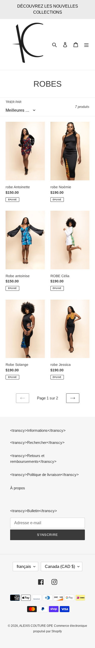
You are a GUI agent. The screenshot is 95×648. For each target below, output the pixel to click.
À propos (17, 488)
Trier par (14, 102)
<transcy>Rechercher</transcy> (37, 442)
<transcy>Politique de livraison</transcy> (44, 474)
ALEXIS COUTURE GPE (36, 626)
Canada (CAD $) (60, 566)
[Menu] (86, 44)
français (24, 566)
